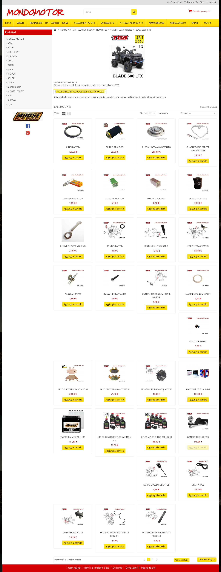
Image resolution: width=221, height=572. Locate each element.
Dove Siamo (132, 567)
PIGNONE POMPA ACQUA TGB (156, 389)
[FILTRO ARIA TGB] (114, 131)
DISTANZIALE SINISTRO (156, 246)
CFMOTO (12, 56)
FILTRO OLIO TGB (198, 198)
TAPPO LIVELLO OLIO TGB (156, 484)
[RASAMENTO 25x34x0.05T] (198, 278)
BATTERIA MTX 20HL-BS (73, 437)
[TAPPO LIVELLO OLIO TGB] (156, 469)
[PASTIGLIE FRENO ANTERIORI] (114, 373)
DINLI (10, 60)
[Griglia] (63, 114)
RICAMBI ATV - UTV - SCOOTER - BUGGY (49, 22)
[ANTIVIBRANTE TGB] (73, 516)
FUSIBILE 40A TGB (114, 198)
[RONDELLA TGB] (114, 230)
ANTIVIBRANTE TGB (73, 532)
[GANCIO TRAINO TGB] (198, 421)
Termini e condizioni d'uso (97, 567)
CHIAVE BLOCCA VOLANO (73, 246)
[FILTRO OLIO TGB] (198, 182)
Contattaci (176, 2)
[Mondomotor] (39, 12)
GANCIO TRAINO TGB (198, 437)
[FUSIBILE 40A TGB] (114, 182)
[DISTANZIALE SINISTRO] (156, 230)
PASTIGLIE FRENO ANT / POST (73, 389)
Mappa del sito (195, 2)
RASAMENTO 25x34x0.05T (198, 293)
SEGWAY (12, 99)
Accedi (212, 2)
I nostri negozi (73, 567)
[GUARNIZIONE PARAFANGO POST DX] (156, 516)
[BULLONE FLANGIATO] (114, 278)
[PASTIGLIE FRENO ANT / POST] (73, 373)
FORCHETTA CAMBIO (198, 246)
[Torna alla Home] (55, 30)
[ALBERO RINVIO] (73, 278)
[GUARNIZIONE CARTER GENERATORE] (198, 131)
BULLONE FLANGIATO (114, 293)
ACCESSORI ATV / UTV (84, 22)
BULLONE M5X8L (198, 341)
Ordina (184, 113)
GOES (10, 69)
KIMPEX (11, 73)
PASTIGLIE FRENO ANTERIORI (114, 389)
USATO (207, 22)
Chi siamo (118, 567)
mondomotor (14, 86)
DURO (11, 65)
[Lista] (69, 114)
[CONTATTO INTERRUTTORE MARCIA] (156, 278)
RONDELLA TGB (114, 246)
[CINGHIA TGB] (73, 131)
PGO (10, 95)
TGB (10, 104)
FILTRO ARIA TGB (114, 147)
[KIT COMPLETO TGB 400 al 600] (156, 421)
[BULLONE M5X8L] (198, 325)
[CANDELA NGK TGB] (73, 182)
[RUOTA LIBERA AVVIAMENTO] (156, 131)
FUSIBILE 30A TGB (156, 198)
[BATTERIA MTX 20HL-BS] (73, 421)
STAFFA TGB (198, 484)
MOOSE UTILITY (16, 91)
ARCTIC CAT (14, 51)
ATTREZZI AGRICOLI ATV (131, 22)
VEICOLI (20, 22)
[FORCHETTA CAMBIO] (198, 230)
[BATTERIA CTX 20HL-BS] (198, 373)
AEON (10, 43)
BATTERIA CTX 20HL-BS (198, 389)
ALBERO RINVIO (73, 293)
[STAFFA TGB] (198, 469)
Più (55, 99)
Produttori (10, 32)
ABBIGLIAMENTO (178, 22)
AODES (11, 47)
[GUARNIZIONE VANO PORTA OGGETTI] (114, 516)
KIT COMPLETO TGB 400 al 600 (156, 437)
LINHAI (11, 82)
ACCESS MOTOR (16, 38)
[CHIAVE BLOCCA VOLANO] (73, 230)
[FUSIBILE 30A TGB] (156, 182)
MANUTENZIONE (156, 22)
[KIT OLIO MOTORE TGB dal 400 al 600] (114, 421)
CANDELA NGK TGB (73, 198)
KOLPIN (11, 78)
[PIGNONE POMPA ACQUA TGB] (156, 373)
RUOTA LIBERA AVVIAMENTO (156, 147)
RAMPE (195, 22)
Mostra (143, 113)
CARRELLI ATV (107, 22)
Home (8, 22)
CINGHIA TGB (73, 147)
